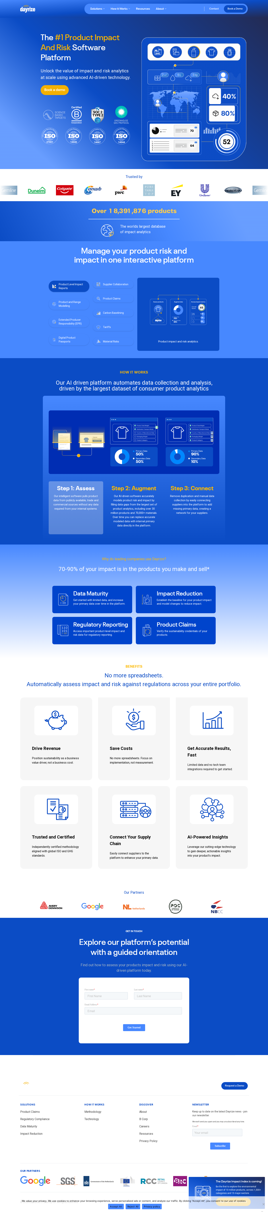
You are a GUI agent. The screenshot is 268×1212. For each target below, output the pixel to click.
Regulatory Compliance (35, 1119)
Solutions (96, 8)
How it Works (119, 8)
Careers (144, 1126)
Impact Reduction (180, 594)
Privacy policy (152, 1206)
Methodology (92, 1112)
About (160, 8)
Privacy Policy (148, 1141)
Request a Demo (234, 1085)
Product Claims (176, 625)
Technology (91, 1119)
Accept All (116, 1206)
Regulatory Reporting (100, 625)
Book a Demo (235, 8)
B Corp (143, 1119)
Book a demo (54, 90)
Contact (214, 8)
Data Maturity (90, 594)
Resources (143, 8)
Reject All (133, 1206)
